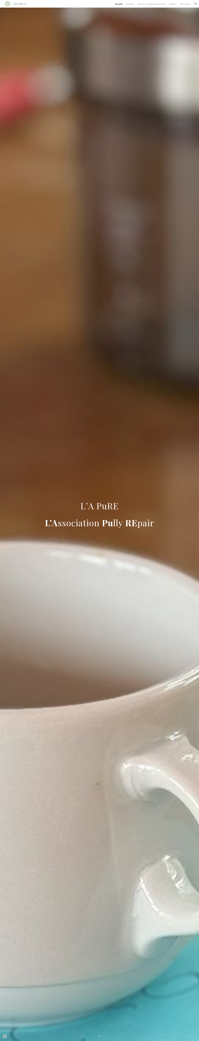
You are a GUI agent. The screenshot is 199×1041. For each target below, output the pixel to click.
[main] (99, 524)
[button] (196, 4)
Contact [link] (173, 4)
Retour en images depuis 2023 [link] (151, 4)
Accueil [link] (118, 4)
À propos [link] (130, 4)
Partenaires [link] (185, 4)
